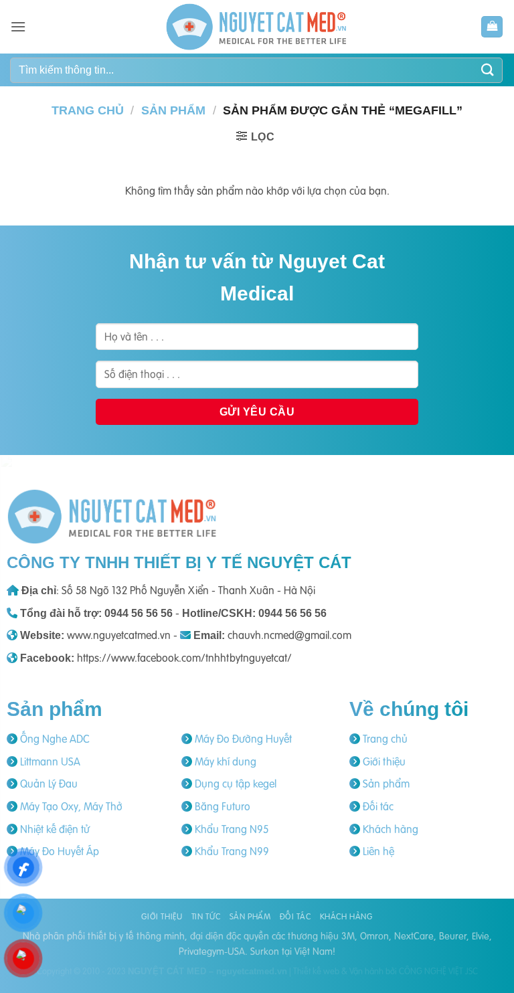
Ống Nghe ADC (53, 738)
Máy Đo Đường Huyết (242, 738)
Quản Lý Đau (47, 783)
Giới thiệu (383, 761)
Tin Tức (205, 916)
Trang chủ (88, 110)
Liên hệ (377, 851)
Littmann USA (48, 761)
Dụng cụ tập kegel (234, 783)
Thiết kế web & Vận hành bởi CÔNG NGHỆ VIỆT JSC (385, 971)
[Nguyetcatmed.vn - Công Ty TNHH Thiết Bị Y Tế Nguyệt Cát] (257, 27)
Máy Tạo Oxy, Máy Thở (69, 806)
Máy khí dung (224, 761)
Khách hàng (389, 829)
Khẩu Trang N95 (230, 829)
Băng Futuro (221, 806)
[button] (18, 26)
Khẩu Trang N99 (230, 851)
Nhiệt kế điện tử (53, 829)
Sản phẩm (173, 110)
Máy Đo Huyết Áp (58, 851)
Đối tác (377, 806)
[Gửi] (488, 70)
